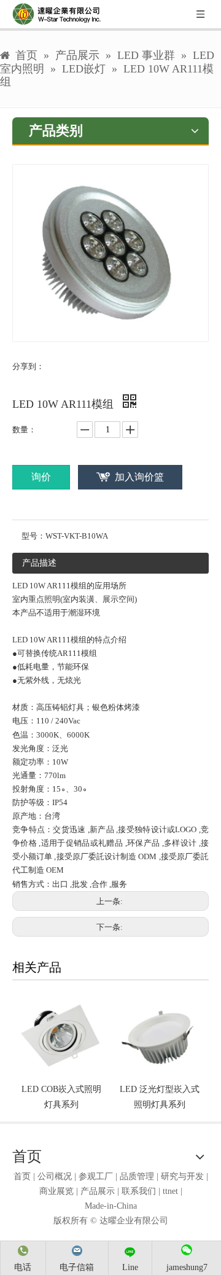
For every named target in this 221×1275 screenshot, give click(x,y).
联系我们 (139, 1191)
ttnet (170, 1191)
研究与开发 (182, 1176)
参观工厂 (96, 1176)
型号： (33, 535)
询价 (41, 477)
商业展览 (56, 1191)
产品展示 (97, 1191)
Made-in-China (111, 1206)
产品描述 (39, 562)
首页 (22, 1176)
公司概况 (54, 1176)
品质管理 (137, 1176)
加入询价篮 (139, 477)
